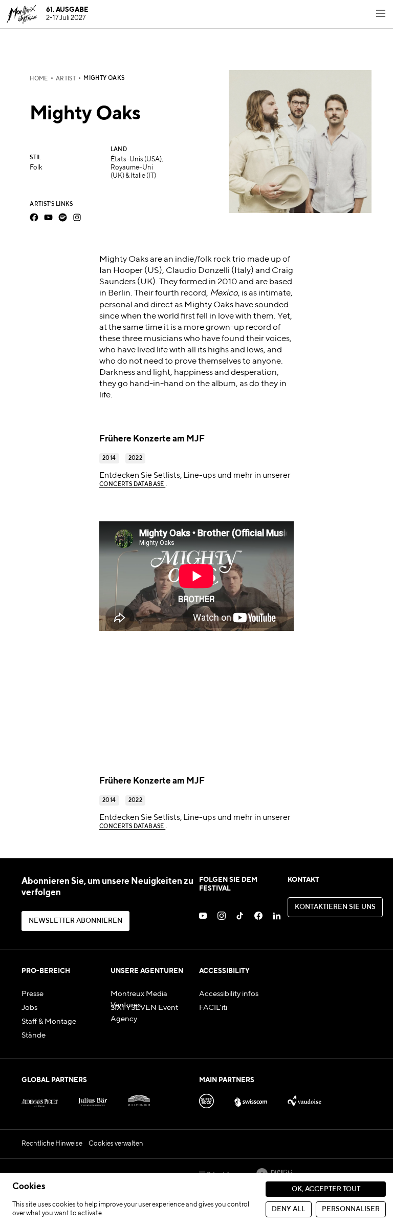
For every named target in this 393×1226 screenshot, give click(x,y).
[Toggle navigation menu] (381, 14)
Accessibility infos (228, 994)
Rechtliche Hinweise (51, 1143)
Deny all (288, 1209)
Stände (33, 1035)
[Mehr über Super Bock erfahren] (206, 1099)
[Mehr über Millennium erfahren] (139, 1099)
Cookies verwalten (116, 1143)
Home (39, 78)
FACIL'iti (213, 1007)
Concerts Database (132, 484)
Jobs (29, 1007)
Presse (32, 994)
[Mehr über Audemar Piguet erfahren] (39, 1099)
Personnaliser (351, 1209)
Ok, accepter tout (326, 1189)
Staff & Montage (48, 1021)
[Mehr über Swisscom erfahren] (250, 1099)
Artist (66, 78)
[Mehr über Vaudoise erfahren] (304, 1099)
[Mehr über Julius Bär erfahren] (92, 1099)
